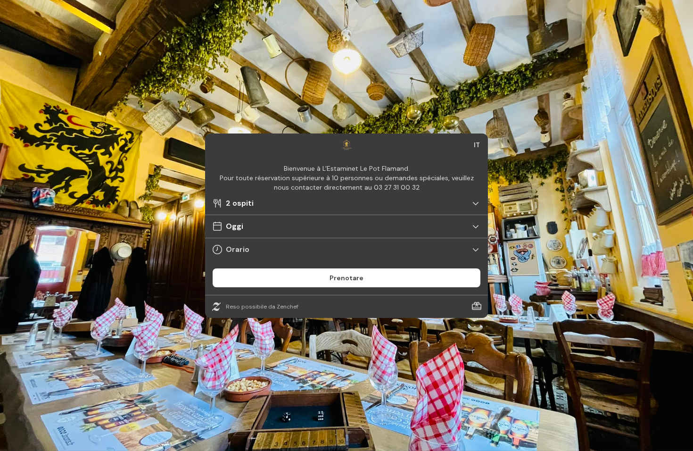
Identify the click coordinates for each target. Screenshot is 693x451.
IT (477, 145)
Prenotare (346, 278)
